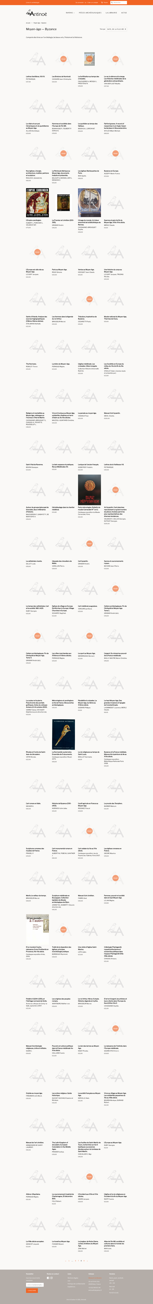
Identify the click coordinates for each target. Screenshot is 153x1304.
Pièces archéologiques (90, 13)
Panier (106, 2)
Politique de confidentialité (76, 1284)
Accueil (28, 23)
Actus (124, 13)
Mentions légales (73, 1278)
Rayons (69, 13)
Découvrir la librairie (94, 1278)
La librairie (111, 13)
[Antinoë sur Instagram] (51, 1278)
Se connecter (80, 2)
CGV (69, 1281)
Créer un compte (92, 2)
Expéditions (71, 1287)
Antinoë (83, 1299)
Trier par (102, 29)
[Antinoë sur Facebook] (48, 1278)
